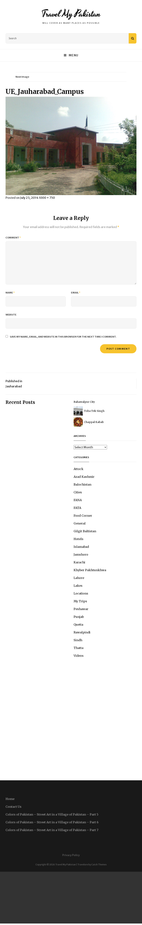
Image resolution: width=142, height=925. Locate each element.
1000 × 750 (47, 198)
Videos (79, 655)
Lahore (79, 578)
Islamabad (81, 547)
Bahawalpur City (84, 401)
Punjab (79, 617)
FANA (78, 500)
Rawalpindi (82, 632)
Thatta (78, 648)
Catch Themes (99, 864)
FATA (77, 508)
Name (10, 292)
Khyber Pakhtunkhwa (90, 570)
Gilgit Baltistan (85, 531)
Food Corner (83, 515)
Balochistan (82, 484)
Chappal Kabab (94, 422)
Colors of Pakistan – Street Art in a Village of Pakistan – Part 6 (52, 822)
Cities (78, 492)
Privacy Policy (71, 855)
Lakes (78, 585)
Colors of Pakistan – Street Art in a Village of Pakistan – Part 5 (52, 814)
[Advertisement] (71, 898)
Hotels (78, 539)
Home (10, 799)
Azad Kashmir (84, 477)
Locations (81, 593)
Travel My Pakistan (71, 14)
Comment (13, 237)
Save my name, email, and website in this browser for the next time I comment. (63, 336)
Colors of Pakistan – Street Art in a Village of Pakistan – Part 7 (52, 830)
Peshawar (81, 609)
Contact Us (13, 806)
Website (11, 314)
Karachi (79, 562)
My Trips (80, 601)
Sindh (78, 640)
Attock (78, 469)
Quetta (78, 624)
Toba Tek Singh (94, 411)
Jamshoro (81, 554)
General (80, 523)
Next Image (22, 76)
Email (75, 292)
